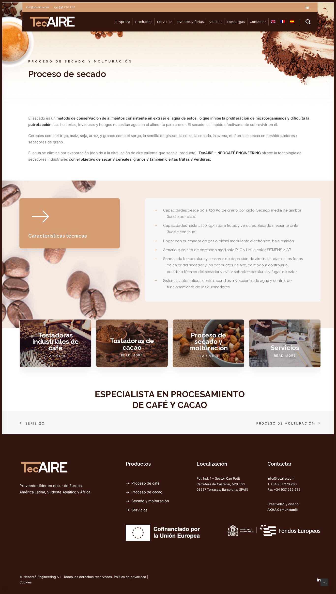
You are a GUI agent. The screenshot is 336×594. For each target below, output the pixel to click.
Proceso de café (145, 483)
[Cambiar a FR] (282, 21)
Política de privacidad (130, 577)
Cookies (25, 582)
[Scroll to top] (324, 582)
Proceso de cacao (146, 492)
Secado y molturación (150, 501)
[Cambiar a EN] (273, 21)
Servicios (139, 510)
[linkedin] (309, 7)
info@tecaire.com (280, 478)
